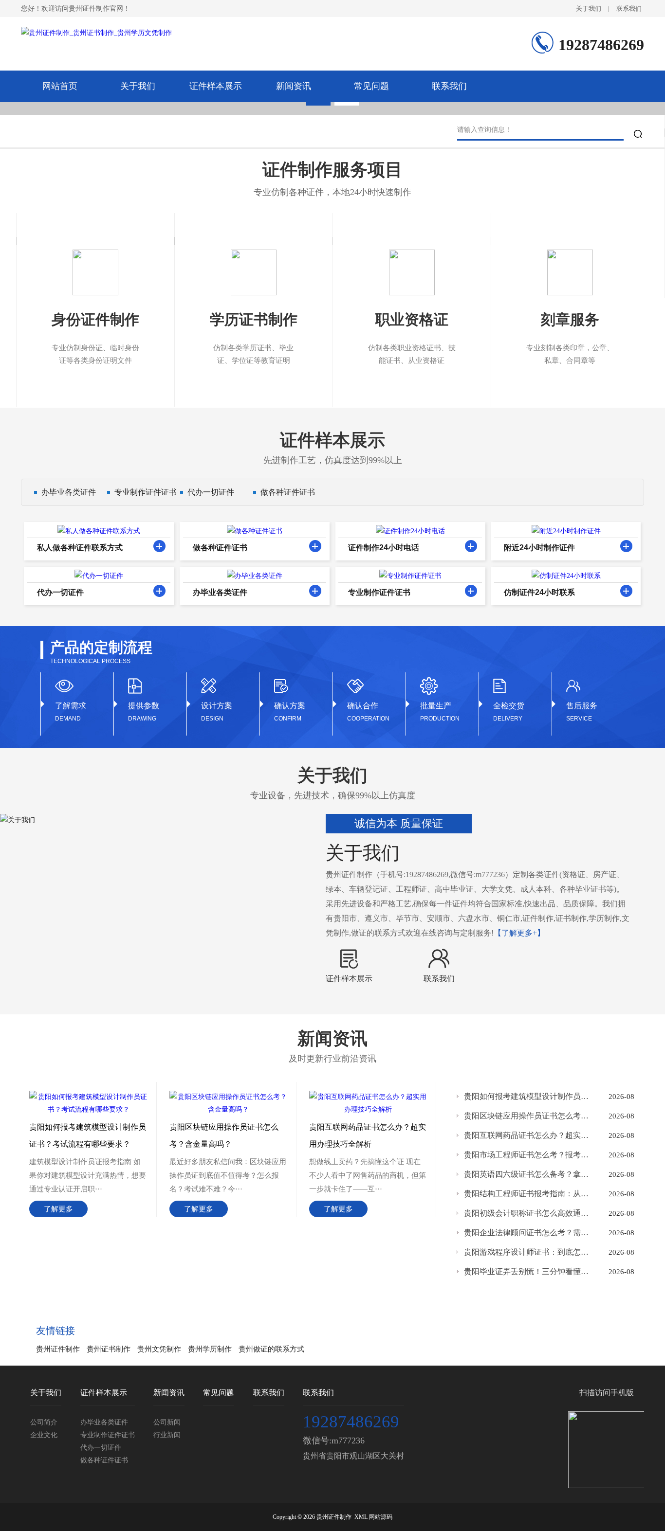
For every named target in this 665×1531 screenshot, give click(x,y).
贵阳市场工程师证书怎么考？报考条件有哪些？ (527, 1155)
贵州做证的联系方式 (271, 1349)
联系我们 (629, 8)
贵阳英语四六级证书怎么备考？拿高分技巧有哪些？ (527, 1174)
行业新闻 (167, 1435)
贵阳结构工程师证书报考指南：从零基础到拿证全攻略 (527, 1193)
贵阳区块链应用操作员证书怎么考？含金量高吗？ (527, 1116)
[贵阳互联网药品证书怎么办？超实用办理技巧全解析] (368, 1096)
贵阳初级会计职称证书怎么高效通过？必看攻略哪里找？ (527, 1213)
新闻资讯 (293, 86)
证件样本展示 (215, 86)
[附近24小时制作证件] (626, 546)
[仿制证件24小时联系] (626, 591)
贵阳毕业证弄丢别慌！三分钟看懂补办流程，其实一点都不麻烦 (527, 1271)
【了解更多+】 (519, 933)
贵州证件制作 (58, 1349)
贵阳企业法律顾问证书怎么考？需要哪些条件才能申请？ (527, 1232)
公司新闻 (167, 1422)
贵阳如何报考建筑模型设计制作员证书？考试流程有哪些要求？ (527, 1096)
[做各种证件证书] (315, 546)
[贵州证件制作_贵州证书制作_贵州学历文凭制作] (96, 39)
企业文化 (43, 1435)
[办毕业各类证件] (315, 591)
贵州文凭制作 (159, 1349)
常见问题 (371, 86)
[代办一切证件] (159, 591)
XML (361, 1516)
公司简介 (43, 1422)
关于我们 (588, 8)
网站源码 (380, 1516)
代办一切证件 (210, 492)
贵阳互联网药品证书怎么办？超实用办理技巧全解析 (527, 1135)
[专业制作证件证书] (471, 591)
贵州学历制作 (210, 1349)
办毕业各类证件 (68, 492)
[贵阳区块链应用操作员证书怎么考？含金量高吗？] (228, 1096)
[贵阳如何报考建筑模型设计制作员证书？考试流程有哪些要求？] (88, 1096)
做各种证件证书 (287, 492)
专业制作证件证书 (145, 492)
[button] (318, 103)
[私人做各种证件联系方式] (159, 546)
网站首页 (59, 86)
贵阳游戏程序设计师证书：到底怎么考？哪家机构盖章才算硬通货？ (527, 1252)
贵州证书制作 (108, 1349)
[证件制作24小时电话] (471, 546)
